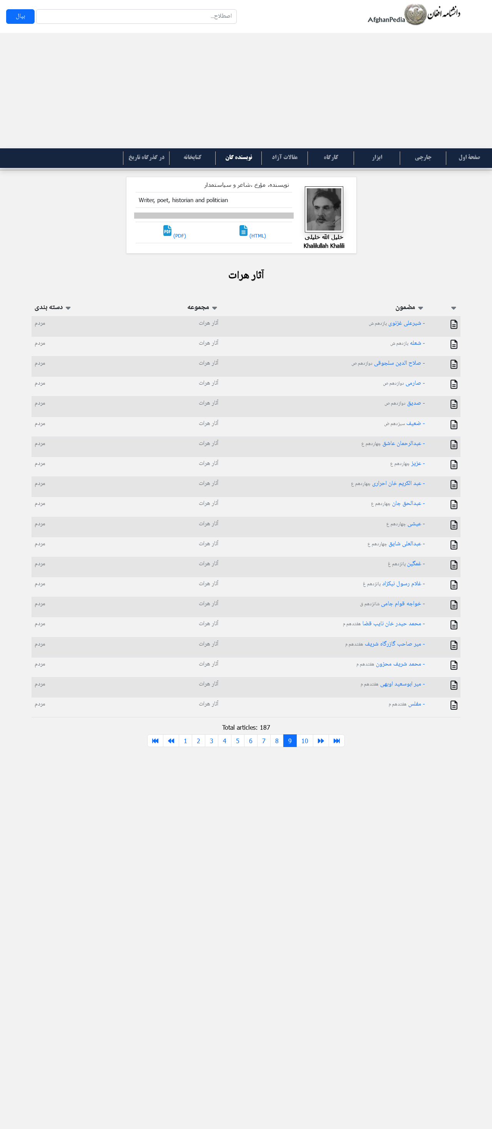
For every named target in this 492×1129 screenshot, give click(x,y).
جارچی (423, 158)
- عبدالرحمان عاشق (393, 443)
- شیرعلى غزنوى (397, 323)
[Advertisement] (246, 90)
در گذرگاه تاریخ (146, 158)
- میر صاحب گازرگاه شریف (385, 644)
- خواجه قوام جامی (392, 604)
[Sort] (454, 307)
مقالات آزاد (285, 158)
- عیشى (405, 524)
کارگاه (331, 158)
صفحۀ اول (469, 158)
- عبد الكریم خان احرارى (388, 483)
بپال (20, 16)
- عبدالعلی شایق (396, 544)
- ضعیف (404, 423)
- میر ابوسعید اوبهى (393, 684)
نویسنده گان (238, 158)
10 (304, 741)
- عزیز (407, 463)
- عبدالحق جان (398, 503)
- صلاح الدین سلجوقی (388, 363)
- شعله (407, 343)
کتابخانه (192, 158)
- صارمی (404, 383)
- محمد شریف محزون (390, 664)
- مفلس (407, 704)
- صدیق (404, 403)
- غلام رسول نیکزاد (394, 584)
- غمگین (406, 564)
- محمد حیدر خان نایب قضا (384, 624)
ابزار (377, 158)
